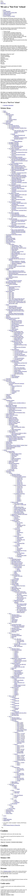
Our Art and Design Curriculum (15, 157)
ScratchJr (16, 796)
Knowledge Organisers (16, 561)
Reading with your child (19, 666)
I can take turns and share (19, 354)
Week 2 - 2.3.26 (20, 756)
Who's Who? (11, 244)
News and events (15, 715)
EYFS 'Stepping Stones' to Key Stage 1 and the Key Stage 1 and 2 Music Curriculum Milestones (18, 167)
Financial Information (10, 241)
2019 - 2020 (11, 292)
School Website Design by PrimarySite (11, 825)
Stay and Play (17, 516)
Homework (13, 631)
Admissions (8, 235)
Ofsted (7, 279)
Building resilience (13, 440)
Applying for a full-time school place (19, 514)
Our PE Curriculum (13, 218)
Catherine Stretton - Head (16, 246)
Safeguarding (11, 287)
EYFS (12, 790)
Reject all (3, 842)
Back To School (14, 459)
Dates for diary (12, 382)
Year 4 (10, 647)
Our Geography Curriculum (15, 201)
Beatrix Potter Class (18, 333)
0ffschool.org (14, 803)
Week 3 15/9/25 (20, 725)
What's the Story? (15, 687)
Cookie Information (7, 819)
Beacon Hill (16, 675)
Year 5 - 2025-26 (12, 695)
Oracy (12, 129)
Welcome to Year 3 (15, 634)
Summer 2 (19, 501)
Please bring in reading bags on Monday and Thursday (22, 605)
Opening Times (9, 442)
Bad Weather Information (11, 405)
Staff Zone (8, 316)
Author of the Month (13, 461)
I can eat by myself (18, 353)
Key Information (6, 11)
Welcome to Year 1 (15, 614)
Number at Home (15, 630)
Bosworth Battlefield (18, 672)
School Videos (9, 813)
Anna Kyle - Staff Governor (17, 251)
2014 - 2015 (11, 296)
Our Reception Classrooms (17, 336)
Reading (13, 134)
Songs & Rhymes (18, 567)
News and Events (7, 379)
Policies (7, 285)
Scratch (15, 801)
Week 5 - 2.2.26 (20, 750)
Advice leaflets (14, 425)
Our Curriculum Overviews (20, 485)
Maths (15, 572)
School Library (17, 370)
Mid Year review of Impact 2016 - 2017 (17, 301)
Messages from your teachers (17, 325)
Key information (14, 326)
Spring (18, 544)
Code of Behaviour (10, 413)
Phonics (16, 573)
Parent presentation (13, 306)
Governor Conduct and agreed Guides (17, 266)
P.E (15, 366)
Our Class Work (20, 640)
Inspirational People (18, 600)
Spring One (19, 480)
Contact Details (9, 120)
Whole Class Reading (18, 680)
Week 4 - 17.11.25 (21, 737)
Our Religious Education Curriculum (17, 226)
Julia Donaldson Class (19, 332)
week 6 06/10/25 (20, 728)
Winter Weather (20, 537)
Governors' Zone (9, 268)
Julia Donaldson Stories (16, 453)
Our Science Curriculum (14, 148)
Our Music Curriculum (13, 164)
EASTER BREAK (21, 760)
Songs (18, 568)
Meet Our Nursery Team (16, 321)
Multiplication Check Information (18, 658)
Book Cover (14, 464)
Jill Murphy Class (18, 335)
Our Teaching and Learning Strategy (14, 234)
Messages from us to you (16, 341)
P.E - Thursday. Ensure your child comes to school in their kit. (22, 611)
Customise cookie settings (16, 842)
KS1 (12, 794)
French (10, 804)
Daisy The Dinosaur (18, 795)
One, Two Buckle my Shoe (20, 510)
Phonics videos (12, 808)
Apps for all (14, 785)
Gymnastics (13, 392)
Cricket (13, 387)
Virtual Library (12, 452)
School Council (9, 809)
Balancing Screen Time (14, 419)
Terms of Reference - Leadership (18, 262)
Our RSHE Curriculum (14, 143)
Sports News (8, 381)
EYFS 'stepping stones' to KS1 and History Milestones (19, 195)
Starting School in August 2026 (10, 12)
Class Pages (8, 471)
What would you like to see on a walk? (22, 596)
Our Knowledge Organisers (20, 476)
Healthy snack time (18, 576)
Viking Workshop (18, 674)
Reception (11, 557)
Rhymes (18, 524)
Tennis (12, 388)
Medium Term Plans (15, 560)
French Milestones (15, 214)
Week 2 (18, 763)
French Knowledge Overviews (18, 215)
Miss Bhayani (17, 777)
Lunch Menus (9, 441)
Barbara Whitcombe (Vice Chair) (18, 253)
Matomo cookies (7, 871)
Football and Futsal (15, 390)
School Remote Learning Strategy (13, 446)
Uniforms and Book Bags (19, 365)
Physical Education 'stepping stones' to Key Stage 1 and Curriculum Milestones (19, 221)
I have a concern (9, 416)
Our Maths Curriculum (13, 142)
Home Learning (14, 502)
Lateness (10, 401)
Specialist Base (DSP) (10, 239)
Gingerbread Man (20, 543)
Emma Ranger (14, 255)
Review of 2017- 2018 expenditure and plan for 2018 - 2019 (17, 303)
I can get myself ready (19, 350)
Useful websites (14, 329)
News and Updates (13, 264)
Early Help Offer (9, 240)
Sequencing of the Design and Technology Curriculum (17, 180)
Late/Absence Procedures (11, 435)
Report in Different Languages (15, 280)
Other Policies (12, 290)
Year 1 (10, 613)
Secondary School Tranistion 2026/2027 (14, 309)
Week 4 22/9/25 (20, 726)
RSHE (7, 304)
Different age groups (13, 418)
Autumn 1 (19, 494)
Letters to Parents (18, 659)
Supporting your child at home (17, 625)
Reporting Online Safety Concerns (13, 281)
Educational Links (10, 811)
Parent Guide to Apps (13, 430)
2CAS (15, 797)
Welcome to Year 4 (15, 648)
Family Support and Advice (12, 415)
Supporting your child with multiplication (20, 665)
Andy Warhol (14, 620)
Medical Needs (9, 278)
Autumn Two (20, 479)
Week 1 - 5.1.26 (20, 745)
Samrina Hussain (15, 257)
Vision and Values (10, 114)
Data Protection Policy (13, 273)
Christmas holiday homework (21, 742)
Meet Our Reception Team (17, 331)
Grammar (16, 709)
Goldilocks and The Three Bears (21, 526)
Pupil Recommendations (14, 463)
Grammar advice (15, 714)
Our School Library (10, 451)
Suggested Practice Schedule (20, 660)
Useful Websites (14, 377)
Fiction (12, 457)
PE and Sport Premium (11, 283)
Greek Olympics (17, 671)
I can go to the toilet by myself (20, 352)
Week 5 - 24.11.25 (21, 738)
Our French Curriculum (14, 212)
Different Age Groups (13, 421)
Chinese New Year (21, 539)
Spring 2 (19, 498)
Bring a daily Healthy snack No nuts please (21, 608)
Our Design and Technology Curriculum (17, 175)
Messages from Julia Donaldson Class (18, 343)
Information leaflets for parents (15, 307)
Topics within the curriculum (15, 308)
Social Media (11, 424)
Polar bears (19, 538)
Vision (10, 117)
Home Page (3, 3)
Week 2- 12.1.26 (20, 746)
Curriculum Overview (16, 559)
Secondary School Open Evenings (16, 313)
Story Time (16, 681)
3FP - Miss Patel (17, 639)
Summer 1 (19, 499)
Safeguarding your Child (11, 406)
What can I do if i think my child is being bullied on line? (18, 434)
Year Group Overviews (16, 147)
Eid (17, 547)
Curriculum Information (16, 475)
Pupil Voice (8, 812)
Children (5, 450)
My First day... (17, 519)
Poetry (15, 679)
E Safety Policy (12, 408)
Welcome (8, 113)
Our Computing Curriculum (15, 184)
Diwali (18, 527)
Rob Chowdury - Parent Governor (18, 247)
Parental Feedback (13, 119)
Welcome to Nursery (15, 474)
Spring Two (19, 481)
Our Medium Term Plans (19, 493)
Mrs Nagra (16, 772)
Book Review (14, 465)
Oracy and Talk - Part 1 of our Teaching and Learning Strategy (20, 131)
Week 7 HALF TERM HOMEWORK (22, 730)
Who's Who (8, 122)
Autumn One (19, 478)
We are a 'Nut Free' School (9, 16)
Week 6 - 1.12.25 (20, 739)
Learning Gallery (15, 520)
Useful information (15, 574)
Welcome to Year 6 (15, 717)
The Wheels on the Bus (19, 513)
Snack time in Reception (19, 367)
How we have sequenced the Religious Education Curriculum (18, 230)
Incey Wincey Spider (18, 503)
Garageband (16, 802)
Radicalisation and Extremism (15, 410)
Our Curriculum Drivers (14, 125)
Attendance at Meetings (16, 263)
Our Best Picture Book (16, 624)
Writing (13, 140)
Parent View (8, 444)
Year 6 (10, 716)
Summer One (20, 482)
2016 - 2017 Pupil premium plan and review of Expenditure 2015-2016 (16, 299)
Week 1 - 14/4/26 (20, 762)
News (12, 637)
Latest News (8, 394)
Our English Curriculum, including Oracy (18, 128)
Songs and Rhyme (15, 376)
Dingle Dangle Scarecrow (19, 509)
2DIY (15, 800)
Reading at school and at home (18, 677)
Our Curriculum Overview (14, 126)
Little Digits (16, 792)
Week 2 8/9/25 (20, 723)
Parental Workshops (15, 663)
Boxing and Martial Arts (16, 385)
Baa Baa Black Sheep (19, 507)
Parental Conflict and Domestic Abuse (17, 412)
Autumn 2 (19, 496)
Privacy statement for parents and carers (17, 272)
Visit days (16, 517)
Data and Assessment (10, 238)
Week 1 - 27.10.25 (21, 733)
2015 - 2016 (11, 297)
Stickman (19, 549)
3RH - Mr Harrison (18, 646)
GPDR (7, 269)
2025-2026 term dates (18, 373)
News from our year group (17, 562)
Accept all (8, 842)
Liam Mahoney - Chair (16, 245)
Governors (8, 243)
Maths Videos (14, 781)
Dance (12, 389)
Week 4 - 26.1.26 (20, 749)
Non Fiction (14, 456)
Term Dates (8, 378)
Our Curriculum (9, 124)
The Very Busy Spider (21, 555)
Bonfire (18, 531)
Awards (18, 642)
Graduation (19, 556)
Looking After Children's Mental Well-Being (15, 436)
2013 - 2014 (11, 295)
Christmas (19, 534)
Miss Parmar (17, 767)
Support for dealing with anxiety (16, 438)
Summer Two (20, 484)
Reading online (17, 686)
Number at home (15, 579)
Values (10, 118)
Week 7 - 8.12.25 (20, 740)
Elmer (18, 533)
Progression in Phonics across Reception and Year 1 (20, 138)
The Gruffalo (19, 548)
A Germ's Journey (18, 566)
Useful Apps (14, 582)
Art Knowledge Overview (17, 163)
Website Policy (6, 820)
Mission (10, 115)
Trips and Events (20, 641)
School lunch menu (18, 372)
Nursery (10, 473)
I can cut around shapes (19, 358)
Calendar (8, 395)
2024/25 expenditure (13, 284)
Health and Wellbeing (16, 458)
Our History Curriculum (14, 193)
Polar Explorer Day (18, 670)
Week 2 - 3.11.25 (20, 734)
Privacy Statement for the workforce (16, 270)
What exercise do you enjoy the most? (21, 598)
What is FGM (12, 411)
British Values (9, 237)
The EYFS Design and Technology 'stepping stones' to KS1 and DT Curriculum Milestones (19, 177)
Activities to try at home (16, 323)
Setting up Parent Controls (14, 422)
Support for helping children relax (16, 439)
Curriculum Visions (10, 470)
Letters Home (9, 398)
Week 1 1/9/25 (20, 722)
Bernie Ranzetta (14, 249)
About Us (5, 112)
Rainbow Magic (14, 455)
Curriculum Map (15, 145)
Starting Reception (7, 13)
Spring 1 (19, 497)
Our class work (20, 768)
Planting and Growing (21, 550)
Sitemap (5, 818)
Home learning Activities (16, 563)
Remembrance (20, 532)
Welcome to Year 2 (15, 628)
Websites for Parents (13, 423)
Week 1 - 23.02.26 (21, 755)
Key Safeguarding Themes (17, 146)
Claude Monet (14, 619)
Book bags (16, 578)
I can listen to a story (18, 359)
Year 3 (10, 633)
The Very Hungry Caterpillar (20, 553)
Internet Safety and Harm (11, 417)
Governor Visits (12, 267)
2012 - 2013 (11, 293)
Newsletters (8, 396)
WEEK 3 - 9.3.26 (20, 757)
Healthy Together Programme (20, 371)
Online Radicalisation (16, 429)
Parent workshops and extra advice (18, 712)
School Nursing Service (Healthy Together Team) (16, 445)
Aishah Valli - (14, 250)
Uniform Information (10, 447)
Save (12, 894)
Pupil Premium (9, 291)
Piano (15, 786)
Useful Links (9, 448)
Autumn (18, 530)
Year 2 (10, 623)
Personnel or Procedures (14, 289)
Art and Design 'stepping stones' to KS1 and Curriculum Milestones (18, 159)
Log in (2, 2)
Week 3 (18, 748)
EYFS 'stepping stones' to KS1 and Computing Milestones (19, 187)
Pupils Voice (14, 586)
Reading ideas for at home (19, 685)
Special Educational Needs (14, 286)
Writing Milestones (18, 141)
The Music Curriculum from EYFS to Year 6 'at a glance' (19, 173)
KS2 (12, 798)
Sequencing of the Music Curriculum (19, 169)
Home (4, 10)
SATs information (15, 783)
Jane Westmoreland (15, 252)
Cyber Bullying (12, 431)
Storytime (13, 327)
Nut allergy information (8, 105)
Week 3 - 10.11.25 (21, 735)
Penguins (19, 540)
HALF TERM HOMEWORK (20, 752)
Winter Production (15, 676)
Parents (4, 399)
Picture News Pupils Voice (20, 591)
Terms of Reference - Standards (18, 261)
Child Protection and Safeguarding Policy (18, 407)
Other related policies (13, 276)
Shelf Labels (11, 462)
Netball (13, 393)
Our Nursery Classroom (16, 320)
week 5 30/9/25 (20, 727)
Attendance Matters (10, 400)
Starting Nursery (12, 319)
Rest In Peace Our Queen (19, 585)
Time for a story (17, 571)
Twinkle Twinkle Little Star (20, 508)
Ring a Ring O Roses (18, 511)
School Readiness (15, 324)
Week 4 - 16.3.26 (20, 758)
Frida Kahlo (14, 622)
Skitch (15, 787)
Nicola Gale (14, 256)
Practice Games (17, 662)
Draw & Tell (17, 791)
